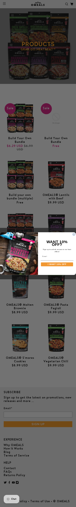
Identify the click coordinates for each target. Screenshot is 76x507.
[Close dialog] (74, 234)
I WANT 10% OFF (57, 264)
